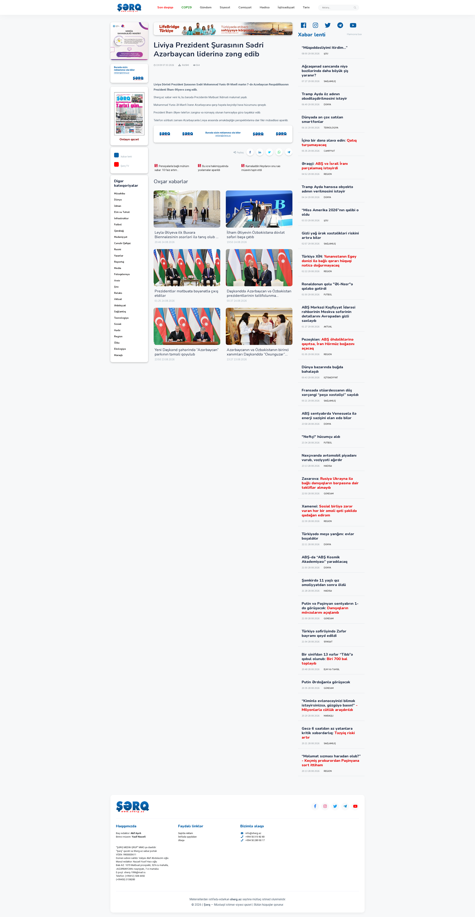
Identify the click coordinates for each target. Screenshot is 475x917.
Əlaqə (181, 840)
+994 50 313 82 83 (255, 836)
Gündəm (206, 7)
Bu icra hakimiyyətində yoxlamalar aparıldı (213, 168)
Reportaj (119, 262)
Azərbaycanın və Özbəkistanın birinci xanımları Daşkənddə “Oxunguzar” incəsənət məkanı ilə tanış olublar (258, 354)
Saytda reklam (185, 833)
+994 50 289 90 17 (255, 840)
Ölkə (116, 343)
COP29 (186, 7)
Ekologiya (120, 349)
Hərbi (117, 330)
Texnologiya (121, 318)
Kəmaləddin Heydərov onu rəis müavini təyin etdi (260, 168)
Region (118, 336)
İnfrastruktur (121, 218)
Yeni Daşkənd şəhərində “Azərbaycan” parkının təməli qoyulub (187, 352)
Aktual (118, 299)
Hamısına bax (354, 34)
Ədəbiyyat (120, 305)
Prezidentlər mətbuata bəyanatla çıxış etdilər (186, 293)
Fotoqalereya (122, 274)
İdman (117, 206)
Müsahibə (119, 193)
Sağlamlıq (120, 311)
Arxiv (117, 280)
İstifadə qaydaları (187, 836)
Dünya (118, 199)
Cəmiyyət (245, 7)
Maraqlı (118, 355)
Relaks (118, 293)
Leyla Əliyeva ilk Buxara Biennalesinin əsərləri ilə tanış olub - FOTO (186, 237)
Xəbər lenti (126, 156)
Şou (116, 286)
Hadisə (265, 7)
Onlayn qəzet (129, 139)
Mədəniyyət (120, 237)
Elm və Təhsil (122, 212)
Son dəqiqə (165, 7)
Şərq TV (125, 165)
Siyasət (225, 7)
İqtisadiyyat (286, 7)
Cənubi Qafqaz (122, 243)
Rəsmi (117, 249)
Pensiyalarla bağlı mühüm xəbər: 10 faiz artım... (172, 168)
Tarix (306, 7)
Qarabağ (119, 231)
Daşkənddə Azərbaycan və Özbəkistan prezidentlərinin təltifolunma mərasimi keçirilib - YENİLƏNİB (259, 296)
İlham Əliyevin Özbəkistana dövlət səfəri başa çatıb (256, 234)
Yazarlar (118, 255)
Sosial (117, 324)
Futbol (118, 224)
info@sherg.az (253, 833)
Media (117, 268)
